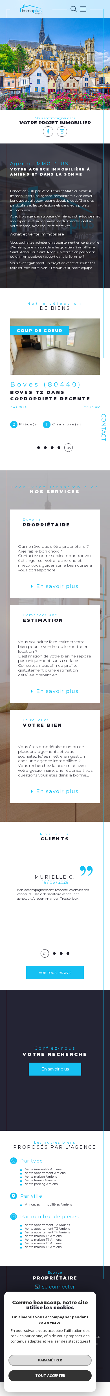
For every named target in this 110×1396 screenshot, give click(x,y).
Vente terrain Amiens (40, 1196)
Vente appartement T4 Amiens (47, 1248)
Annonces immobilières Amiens (48, 1220)
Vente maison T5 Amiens (43, 1259)
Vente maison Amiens (41, 1192)
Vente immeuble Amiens (43, 1185)
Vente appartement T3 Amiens (47, 1244)
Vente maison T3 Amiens (43, 1251)
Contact (103, 427)
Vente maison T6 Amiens (43, 1262)
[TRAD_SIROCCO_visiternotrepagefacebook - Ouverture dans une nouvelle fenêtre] (48, 131)
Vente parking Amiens (41, 1199)
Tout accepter (50, 1375)
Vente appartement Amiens (45, 1188)
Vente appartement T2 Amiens (47, 1240)
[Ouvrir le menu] (82, 9)
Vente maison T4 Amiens (43, 1255)
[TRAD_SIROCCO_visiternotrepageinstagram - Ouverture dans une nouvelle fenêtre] (62, 131)
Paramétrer (50, 1360)
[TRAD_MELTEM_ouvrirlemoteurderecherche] (73, 9)
